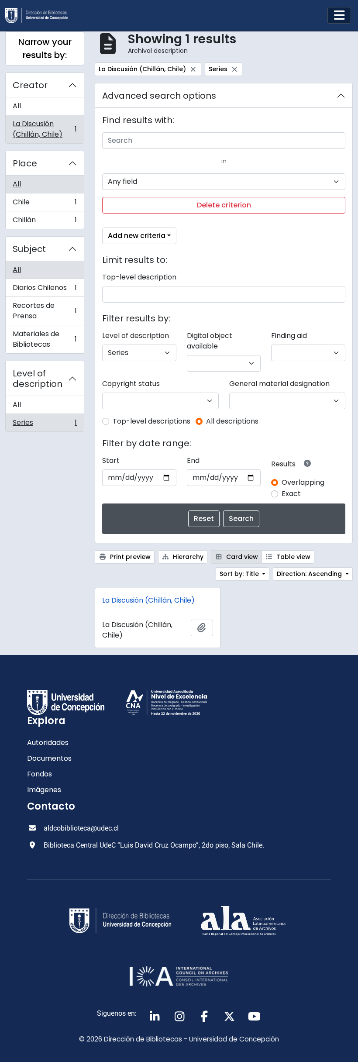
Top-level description (139, 277)
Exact (291, 494)
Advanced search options (159, 96)
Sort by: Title (240, 573)
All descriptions (232, 421)
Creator (30, 85)
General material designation (279, 384)
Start (111, 460)
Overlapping (303, 482)
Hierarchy (187, 556)
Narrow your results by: (45, 48)
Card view (241, 556)
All (17, 106)
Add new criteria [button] (136, 236)
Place (25, 163)
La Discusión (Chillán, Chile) (44, 129)
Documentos (49, 758)
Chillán (44, 222)
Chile (44, 204)
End (193, 460)
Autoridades (48, 743)
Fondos (39, 774)
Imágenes (44, 790)
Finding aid (289, 336)
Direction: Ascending (310, 573)
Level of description (37, 378)
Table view (292, 556)
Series (44, 424)
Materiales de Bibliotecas (44, 339)
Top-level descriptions (151, 421)
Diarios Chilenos (44, 290)
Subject (29, 249)
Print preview (129, 556)
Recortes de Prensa (44, 310)
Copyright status (131, 384)
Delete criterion (224, 205)
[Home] (40, 15)
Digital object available (209, 341)
